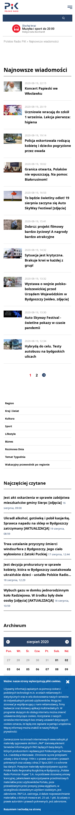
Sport (8, 426)
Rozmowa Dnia (14, 449)
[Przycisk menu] (70, 7)
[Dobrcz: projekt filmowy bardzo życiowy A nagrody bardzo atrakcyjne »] (13, 229)
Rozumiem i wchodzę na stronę (22, 809)
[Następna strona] (44, 375)
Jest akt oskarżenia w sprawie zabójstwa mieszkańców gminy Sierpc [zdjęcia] (37, 502)
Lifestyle (10, 434)
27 (8, 660)
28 (18, 660)
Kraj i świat (12, 411)
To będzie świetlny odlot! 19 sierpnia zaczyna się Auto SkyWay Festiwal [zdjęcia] (47, 203)
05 (27, 669)
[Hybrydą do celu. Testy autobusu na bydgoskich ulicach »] (13, 349)
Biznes (9, 441)
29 (27, 660)
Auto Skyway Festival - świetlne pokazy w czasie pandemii (45, 322)
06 (37, 669)
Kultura (9, 418)
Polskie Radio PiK (15, 41)
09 (66, 669)
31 (47, 660)
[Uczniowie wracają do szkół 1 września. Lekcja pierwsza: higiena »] (13, 115)
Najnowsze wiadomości (44, 41)
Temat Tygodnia (15, 457)
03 (8, 669)
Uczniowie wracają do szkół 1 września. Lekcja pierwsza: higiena (47, 117)
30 (37, 660)
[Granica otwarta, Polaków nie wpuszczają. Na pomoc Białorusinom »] (13, 172)
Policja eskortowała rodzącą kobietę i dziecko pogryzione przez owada (48, 145)
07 (47, 669)
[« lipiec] (8, 642)
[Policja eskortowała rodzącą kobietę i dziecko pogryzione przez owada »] (13, 143)
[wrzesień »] (67, 642)
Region (9, 403)
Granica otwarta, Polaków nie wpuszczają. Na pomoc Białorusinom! (46, 174)
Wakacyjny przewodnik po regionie (27, 464)
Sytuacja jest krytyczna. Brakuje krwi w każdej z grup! (44, 260)
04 (18, 669)
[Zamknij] (67, 681)
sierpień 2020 (38, 642)
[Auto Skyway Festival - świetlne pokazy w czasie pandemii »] (13, 320)
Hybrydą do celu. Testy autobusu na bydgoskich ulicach (45, 351)
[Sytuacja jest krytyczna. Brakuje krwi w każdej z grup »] (13, 258)
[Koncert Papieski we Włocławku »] (13, 88)
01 (56, 660)
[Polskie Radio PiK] (11, 7)
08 (56, 669)
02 (66, 660)
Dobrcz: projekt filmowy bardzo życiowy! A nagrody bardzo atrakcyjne (46, 231)
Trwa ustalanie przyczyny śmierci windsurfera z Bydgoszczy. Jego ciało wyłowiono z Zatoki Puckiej (37, 549)
